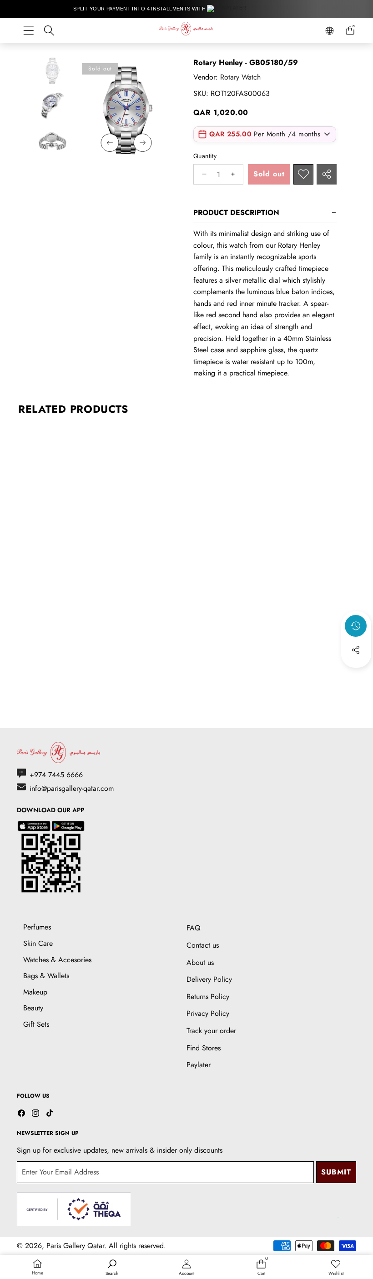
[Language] (329, 30)
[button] (356, 674)
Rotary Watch (240, 77)
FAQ (193, 928)
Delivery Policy (209, 979)
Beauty (33, 1008)
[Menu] (28, 30)
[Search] (49, 30)
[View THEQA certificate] (74, 1209)
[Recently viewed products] (356, 626)
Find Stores (203, 1048)
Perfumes (37, 927)
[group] (52, 70)
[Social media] (356, 650)
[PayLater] (229, 9)
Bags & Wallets (46, 975)
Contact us (202, 945)
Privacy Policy (207, 1013)
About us (200, 962)
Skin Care (38, 943)
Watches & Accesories (57, 959)
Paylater (198, 1064)
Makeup (35, 992)
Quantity (205, 155)
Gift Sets (36, 1024)
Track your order (211, 1030)
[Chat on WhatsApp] (344, 1207)
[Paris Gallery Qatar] (186, 30)
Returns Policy (207, 996)
